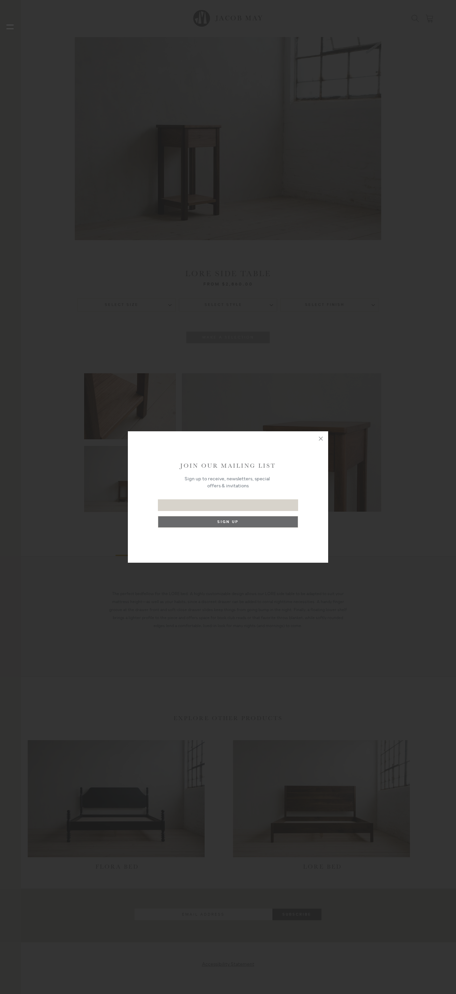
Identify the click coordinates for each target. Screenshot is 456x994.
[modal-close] (320, 438)
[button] (10, 26)
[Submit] (228, 523)
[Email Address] (228, 501)
